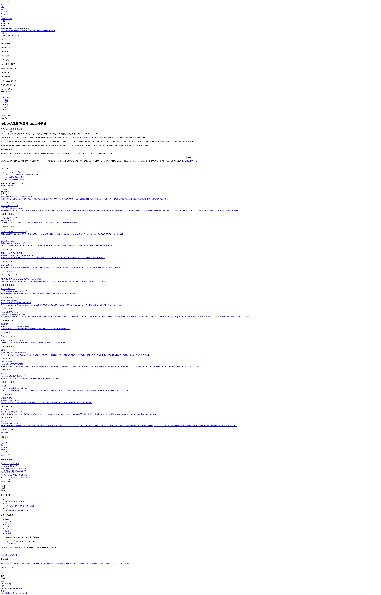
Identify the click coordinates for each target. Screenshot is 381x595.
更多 (11, 459)
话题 (6, 102)
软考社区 (4, 12)
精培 (14, 511)
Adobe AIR (4, 185)
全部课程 (4, 31)
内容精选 (8, 97)
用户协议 (8, 531)
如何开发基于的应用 (14, 291)
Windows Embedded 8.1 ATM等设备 (16, 303)
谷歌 (6, 324)
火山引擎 (125, 564)
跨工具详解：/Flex (12, 208)
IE (1, 350)
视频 (6, 100)
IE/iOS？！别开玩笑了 (14, 340)
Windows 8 (4, 374)
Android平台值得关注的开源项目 (16, 179)
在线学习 (4, 33)
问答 (8, 35)
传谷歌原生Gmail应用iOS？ (13, 314)
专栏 (15, 35)
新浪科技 (4, 564)
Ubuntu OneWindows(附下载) (14, 232)
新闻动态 (8, 522)
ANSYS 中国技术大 (7, 398)
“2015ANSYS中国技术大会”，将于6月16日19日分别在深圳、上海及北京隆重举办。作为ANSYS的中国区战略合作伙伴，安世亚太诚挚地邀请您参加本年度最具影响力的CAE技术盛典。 (65, 390)
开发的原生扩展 (10, 423)
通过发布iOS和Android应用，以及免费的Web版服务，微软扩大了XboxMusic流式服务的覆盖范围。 (35, 329)
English (7, 528)
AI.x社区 (33, 506)
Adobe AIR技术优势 (191, 161)
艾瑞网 (47, 564)
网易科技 (16, 564)
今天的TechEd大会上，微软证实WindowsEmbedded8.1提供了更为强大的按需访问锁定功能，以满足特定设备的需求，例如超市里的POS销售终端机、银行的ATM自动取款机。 (61, 305)
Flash (15, 300)
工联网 (78, 564)
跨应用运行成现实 (16, 196)
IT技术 (36, 31)
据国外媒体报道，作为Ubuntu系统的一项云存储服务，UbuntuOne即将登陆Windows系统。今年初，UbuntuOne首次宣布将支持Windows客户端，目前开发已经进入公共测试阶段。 (62, 234)
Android (10, 185)
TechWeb (42, 564)
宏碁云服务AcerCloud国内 (13, 243)
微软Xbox (4, 336)
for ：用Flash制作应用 (17, 255)
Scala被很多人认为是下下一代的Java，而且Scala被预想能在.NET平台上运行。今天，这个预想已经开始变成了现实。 (41, 222)
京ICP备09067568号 (14, 543)
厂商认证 (31, 31)
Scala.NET (7, 220)
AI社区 (7, 104)
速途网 (58, 564)
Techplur (21, 501)
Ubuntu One (5, 241)
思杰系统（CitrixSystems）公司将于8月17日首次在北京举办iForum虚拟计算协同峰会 (30, 378)
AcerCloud (7, 253)
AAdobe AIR (5, 206)
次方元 (120, 564)
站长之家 (53, 564)
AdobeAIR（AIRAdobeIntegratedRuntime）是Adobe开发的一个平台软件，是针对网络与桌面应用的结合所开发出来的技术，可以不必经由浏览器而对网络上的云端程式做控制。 (62, 267)
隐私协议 (8, 533)
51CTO (7, 501)
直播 (18, 35)
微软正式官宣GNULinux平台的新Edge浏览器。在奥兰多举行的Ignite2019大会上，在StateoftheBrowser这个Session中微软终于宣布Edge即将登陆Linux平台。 (54, 281)
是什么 (7, 265)
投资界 (115, 564)
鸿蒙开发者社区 (6, 19)
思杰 (6, 386)
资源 (5, 35)
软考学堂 (28, 28)
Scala (2, 229)
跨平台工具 (5, 218)
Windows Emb (5, 312)
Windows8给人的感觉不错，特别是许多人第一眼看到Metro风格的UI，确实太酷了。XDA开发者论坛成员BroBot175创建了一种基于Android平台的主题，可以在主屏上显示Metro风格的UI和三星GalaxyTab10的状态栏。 (76, 355)
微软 (2, 289)
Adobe (6, 409)
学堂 (2, 7)
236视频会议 (92, 564)
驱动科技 (29, 564)
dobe (10, 206)
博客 (2, 4)
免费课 (3, 14)
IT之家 (74, 564)
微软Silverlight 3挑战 (11, 412)
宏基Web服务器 (16, 253)
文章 (2, 35)
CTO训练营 (26, 511)
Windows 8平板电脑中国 (12, 364)
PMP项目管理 (43, 31)
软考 (13, 31)
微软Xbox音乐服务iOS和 (15, 326)
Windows (12, 241)
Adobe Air (12, 218)
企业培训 (4, 16)
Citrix (2, 386)
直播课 (22, 28)
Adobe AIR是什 (6, 275)
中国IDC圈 (100, 564)
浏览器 (6, 289)
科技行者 (36, 564)
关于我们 (8, 519)
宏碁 (2, 253)
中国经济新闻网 (66, 564)
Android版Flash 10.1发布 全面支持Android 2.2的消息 (76, 138)
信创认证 (18, 31)
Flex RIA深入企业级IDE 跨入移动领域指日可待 (21, 175)
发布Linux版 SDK (10, 400)
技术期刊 (8, 107)
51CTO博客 (9, 506)
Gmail (3, 324)
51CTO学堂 (9, 511)
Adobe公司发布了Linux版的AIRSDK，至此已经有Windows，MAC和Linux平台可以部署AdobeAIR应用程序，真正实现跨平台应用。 (46, 403)
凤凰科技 (23, 564)
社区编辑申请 (5, 115)
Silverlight (4, 421)
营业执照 (4, 555)
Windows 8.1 (14, 312)
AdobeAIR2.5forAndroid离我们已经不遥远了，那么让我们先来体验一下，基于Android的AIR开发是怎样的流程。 (40, 293)
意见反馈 (8, 527)
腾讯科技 (10, 564)
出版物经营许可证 (14, 555)
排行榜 (12, 28)
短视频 (17, 28)
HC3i (17, 501)
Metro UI (4, 362)
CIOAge (12, 501)
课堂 (11, 35)
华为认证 (25, 31)
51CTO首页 (5, 2)
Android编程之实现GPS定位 (14, 177)
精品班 (3, 9)
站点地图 (8, 524)
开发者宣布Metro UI (13, 352)
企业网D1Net (108, 564)
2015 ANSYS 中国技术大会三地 (15, 388)
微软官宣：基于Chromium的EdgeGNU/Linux (21, 279)
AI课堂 (3, 21)
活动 (6, 109)
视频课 (3, 28)
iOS (9, 324)
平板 (9, 374)
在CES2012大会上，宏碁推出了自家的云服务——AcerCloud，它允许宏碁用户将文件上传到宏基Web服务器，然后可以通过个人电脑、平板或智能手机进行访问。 (57, 246)
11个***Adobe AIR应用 (13, 172)
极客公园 (84, 564)
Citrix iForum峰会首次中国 (13, 376)
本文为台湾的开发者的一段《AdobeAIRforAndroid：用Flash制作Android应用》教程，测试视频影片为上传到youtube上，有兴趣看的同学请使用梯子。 (53, 258)
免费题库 (51, 31)
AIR (20, 275)
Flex (16, 218)
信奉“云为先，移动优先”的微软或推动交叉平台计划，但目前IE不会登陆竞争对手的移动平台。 (34, 343)
